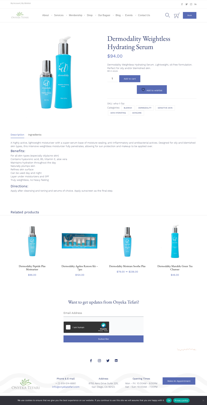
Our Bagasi (104, 15)
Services (58, 15)
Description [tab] (17, 134)
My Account (15, 3)
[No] (203, 400)
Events (129, 15)
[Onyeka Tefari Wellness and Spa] (20, 15)
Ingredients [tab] (34, 134)
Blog (118, 15)
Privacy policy (181, 400)
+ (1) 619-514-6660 (65, 383)
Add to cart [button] (32, 261)
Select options (127, 261)
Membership (75, 15)
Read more (79, 261)
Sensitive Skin (165, 108)
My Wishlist (26, 3)
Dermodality (144, 108)
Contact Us (144, 15)
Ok (169, 400)
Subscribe (103, 339)
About (45, 15)
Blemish (128, 108)
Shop (90, 15)
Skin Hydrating (118, 113)
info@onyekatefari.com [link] (65, 386)
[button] (189, 15)
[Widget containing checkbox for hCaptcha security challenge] (86, 327)
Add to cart (130, 78)
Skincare (137, 113)
